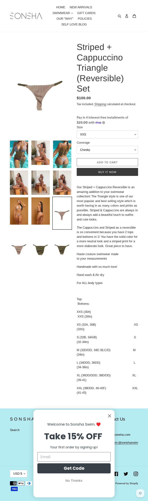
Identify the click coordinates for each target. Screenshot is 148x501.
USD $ (17, 473)
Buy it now (107, 172)
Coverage (83, 142)
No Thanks (74, 480)
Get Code (74, 468)
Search (14, 430)
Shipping (100, 104)
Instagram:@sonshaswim (121, 442)
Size (80, 127)
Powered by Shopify (126, 483)
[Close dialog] (109, 415)
